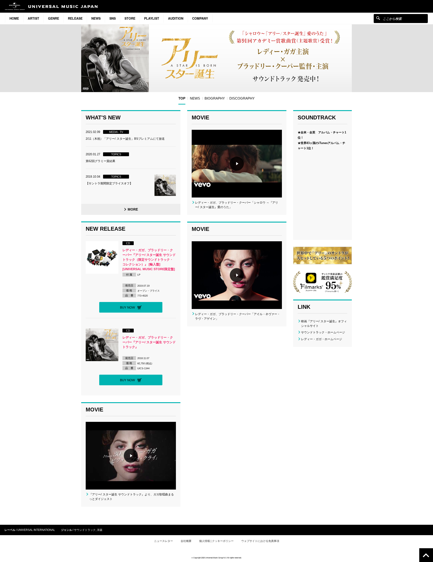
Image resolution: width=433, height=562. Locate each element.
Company (200, 18)
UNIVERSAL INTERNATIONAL (36, 530)
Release (75, 18)
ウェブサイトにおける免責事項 (260, 541)
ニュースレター (163, 541)
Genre (53, 18)
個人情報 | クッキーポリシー (216, 541)
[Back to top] (426, 555)
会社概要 (186, 541)
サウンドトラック (85, 530)
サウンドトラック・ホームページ (323, 332)
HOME (14, 18)
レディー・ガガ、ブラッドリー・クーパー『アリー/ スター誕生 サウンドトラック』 (149, 342)
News (96, 18)
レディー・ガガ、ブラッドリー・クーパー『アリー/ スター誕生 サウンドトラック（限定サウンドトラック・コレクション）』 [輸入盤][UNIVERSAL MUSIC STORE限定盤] (149, 259)
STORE (129, 18)
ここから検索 (378, 18)
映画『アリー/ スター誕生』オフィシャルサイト (324, 323)
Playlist (151, 18)
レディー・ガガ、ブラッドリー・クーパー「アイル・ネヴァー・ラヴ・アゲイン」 (237, 316)
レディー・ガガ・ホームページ (321, 339)
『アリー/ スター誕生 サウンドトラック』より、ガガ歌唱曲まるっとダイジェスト (131, 497)
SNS (112, 18)
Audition (175, 18)
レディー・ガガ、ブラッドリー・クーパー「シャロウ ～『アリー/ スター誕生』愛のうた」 (236, 205)
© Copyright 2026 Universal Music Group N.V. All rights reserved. (216, 557)
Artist (33, 18)
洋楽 (99, 530)
